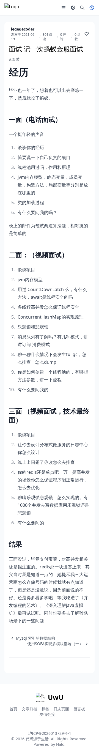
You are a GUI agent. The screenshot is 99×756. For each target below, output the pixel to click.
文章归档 (29, 708)
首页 (13, 708)
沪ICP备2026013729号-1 (49, 733)
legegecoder (22, 29)
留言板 (79, 708)
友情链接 (47, 714)
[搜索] (82, 7)
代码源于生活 (37, 738)
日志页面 (61, 708)
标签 (45, 708)
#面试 (14, 59)
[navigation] (32, 638)
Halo (60, 744)
